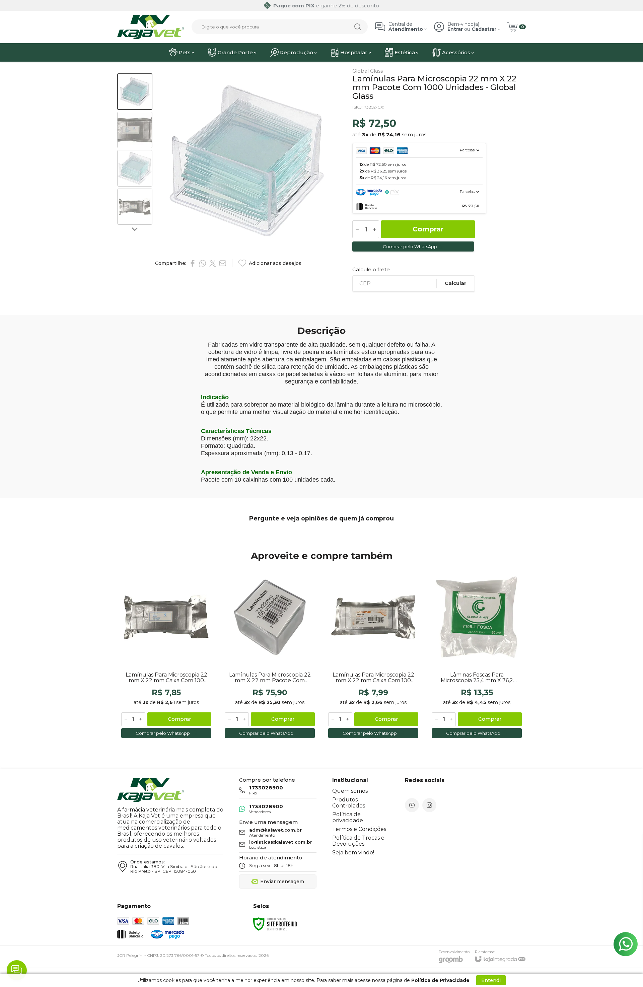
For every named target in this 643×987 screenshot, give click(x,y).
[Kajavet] (150, 27)
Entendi (491, 980)
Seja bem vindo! (353, 852)
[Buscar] (358, 26)
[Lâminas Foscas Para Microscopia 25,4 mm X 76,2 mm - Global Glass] (476, 654)
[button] (134, 91)
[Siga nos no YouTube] (412, 805)
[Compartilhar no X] (212, 263)
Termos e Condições (359, 829)
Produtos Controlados (348, 802)
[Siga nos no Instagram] (429, 805)
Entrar (455, 29)
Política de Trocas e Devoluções (358, 841)
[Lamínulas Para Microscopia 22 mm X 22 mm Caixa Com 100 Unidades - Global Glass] (166, 654)
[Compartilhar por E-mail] (222, 263)
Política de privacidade (347, 817)
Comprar (428, 229)
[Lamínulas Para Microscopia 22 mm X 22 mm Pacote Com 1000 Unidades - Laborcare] (269, 654)
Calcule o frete (371, 269)
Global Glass (367, 70)
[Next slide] (135, 228)
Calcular (456, 283)
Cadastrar (484, 29)
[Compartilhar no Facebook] (192, 263)
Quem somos (350, 791)
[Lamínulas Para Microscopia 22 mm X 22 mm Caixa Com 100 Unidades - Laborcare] (373, 654)
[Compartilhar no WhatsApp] (202, 263)
